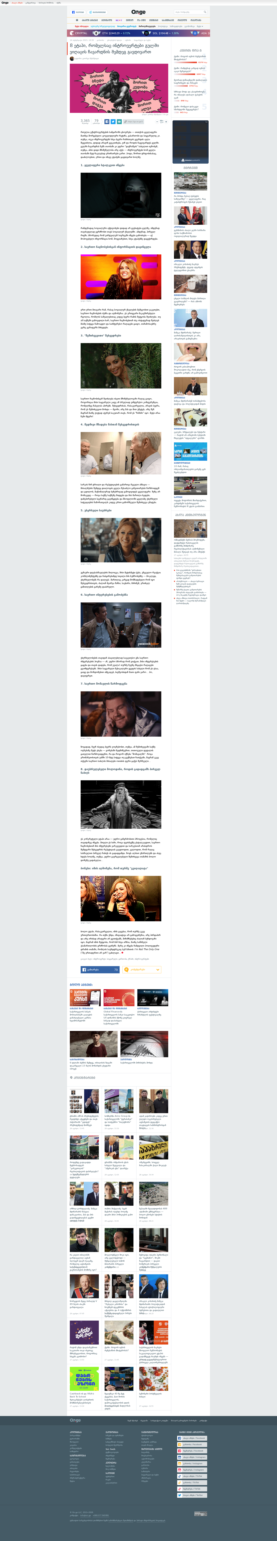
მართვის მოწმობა (46, 3)
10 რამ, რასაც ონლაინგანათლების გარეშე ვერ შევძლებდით (190, 458)
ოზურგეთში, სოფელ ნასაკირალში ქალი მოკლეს (153, 1156)
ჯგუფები (79, 12)
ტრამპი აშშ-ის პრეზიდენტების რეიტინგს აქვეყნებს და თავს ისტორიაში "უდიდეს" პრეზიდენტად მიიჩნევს (84, 1109)
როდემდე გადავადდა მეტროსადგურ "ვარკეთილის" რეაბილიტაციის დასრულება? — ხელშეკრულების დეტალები (84, 1156)
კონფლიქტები (76, 1448)
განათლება (74, 1462)
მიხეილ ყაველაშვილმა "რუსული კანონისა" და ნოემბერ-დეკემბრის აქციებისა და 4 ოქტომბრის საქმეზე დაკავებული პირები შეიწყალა (119, 1294)
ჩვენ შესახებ (133, 1421)
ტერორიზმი (75, 1439)
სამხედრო (74, 1451)
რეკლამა (196, 20)
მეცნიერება (110, 1459)
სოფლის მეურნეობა (114, 1445)
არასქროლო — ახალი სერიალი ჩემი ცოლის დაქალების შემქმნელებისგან (190, 584)
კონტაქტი (203, 1421)
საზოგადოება (176, 26)
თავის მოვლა (147, 1445)
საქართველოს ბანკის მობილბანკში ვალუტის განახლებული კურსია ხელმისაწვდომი (87, 1005)
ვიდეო (129, 20)
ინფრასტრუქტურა (77, 1478)
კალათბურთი (111, 1483)
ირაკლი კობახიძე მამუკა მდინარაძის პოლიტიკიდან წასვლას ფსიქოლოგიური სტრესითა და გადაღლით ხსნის (153, 1294)
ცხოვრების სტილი (114, 40)
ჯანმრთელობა (149, 1432)
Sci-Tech (110, 1449)
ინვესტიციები (99, 12)
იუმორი (128, 40)
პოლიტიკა (163, 26)
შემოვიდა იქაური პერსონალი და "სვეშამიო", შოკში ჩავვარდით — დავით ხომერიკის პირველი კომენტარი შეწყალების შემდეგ (153, 1248)
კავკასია (73, 1445)
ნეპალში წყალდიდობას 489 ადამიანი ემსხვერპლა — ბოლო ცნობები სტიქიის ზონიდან (153, 1202)
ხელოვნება (110, 1466)
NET (119, 20)
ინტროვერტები (142, 959)
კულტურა (111, 1463)
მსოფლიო (74, 1442)
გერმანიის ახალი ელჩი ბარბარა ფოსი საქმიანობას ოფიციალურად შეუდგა (190, 222)
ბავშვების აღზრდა (149, 1442)
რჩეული (182, 20)
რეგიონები (74, 1471)
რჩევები (144, 1481)
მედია (72, 1481)
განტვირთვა (31, 3)
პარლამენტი (75, 1435)
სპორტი (110, 1473)
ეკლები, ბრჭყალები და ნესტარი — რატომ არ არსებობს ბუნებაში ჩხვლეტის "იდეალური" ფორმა (190, 424)
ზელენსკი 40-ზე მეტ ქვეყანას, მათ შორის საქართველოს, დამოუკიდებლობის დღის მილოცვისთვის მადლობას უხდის (119, 1387)
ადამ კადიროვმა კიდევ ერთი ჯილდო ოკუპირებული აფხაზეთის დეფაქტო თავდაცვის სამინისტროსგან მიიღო (153, 1109)
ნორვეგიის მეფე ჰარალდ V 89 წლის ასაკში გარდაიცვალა (84, 1294)
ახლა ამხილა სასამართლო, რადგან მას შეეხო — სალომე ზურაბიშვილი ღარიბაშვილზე (191, 600)
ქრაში (131, 959)
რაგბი (108, 1480)
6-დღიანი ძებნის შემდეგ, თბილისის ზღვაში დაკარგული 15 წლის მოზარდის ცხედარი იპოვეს (95, 1050)
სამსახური (145, 1471)
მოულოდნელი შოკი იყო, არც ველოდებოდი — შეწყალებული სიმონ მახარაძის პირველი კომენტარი (119, 1248)
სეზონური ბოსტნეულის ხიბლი (153, 1387)
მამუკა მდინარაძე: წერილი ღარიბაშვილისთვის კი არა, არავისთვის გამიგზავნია (190, 324)
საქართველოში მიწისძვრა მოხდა (145, 1047)
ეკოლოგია (74, 1459)
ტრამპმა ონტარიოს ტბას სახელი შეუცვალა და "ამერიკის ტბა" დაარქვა (119, 1156)
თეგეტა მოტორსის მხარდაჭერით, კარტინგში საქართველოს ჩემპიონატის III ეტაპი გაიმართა (190, 492)
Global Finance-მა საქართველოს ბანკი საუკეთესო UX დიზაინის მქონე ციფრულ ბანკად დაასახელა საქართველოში (120, 1007)
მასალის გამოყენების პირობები (184, 1421)
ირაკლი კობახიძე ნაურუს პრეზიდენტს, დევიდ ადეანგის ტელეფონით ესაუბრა (190, 256)
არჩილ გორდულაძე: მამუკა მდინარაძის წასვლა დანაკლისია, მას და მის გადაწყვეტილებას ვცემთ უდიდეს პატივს (84, 1202)
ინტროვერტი (99, 959)
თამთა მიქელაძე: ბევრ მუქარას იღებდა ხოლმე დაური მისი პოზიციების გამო (119, 1202)
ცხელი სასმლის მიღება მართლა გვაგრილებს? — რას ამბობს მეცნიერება (190, 290)
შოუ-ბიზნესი (111, 1469)
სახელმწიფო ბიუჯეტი (114, 1442)
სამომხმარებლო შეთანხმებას (120, 1520)
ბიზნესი (109, 1439)
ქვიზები (153, 20)
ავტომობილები (147, 1459)
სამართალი (75, 1475)
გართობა (100, 40)
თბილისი (73, 1468)
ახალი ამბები (17, 3)
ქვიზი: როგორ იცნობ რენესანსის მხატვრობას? (119, 1341)
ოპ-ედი (141, 20)
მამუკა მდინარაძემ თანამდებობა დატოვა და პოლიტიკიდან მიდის (190, 391)
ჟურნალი (106, 20)
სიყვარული (112, 959)
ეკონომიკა (190, 26)
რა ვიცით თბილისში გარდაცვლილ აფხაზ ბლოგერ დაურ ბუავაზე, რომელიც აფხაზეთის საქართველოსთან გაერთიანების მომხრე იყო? (84, 1248)
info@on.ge (85, 1515)
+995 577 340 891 (101, 1515)
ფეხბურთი (110, 1476)
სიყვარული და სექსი (142, 40)
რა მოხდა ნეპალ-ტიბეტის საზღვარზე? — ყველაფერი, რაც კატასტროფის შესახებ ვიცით (190, 188)
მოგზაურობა (146, 1456)
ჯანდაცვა (73, 1465)
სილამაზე (145, 1452)
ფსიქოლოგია (147, 1435)
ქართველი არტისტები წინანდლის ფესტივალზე (154, 1002)
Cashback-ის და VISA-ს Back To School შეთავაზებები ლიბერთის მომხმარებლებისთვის (84, 1387)
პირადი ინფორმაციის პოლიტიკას (151, 1520)
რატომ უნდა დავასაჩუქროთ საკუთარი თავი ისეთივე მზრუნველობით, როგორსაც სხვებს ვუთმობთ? (84, 1341)
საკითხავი (168, 20)
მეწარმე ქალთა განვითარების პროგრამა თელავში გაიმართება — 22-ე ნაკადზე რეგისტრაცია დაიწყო (191, 592)
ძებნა (59, 3)
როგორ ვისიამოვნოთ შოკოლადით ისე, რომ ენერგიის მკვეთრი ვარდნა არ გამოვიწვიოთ (190, 358)
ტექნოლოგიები (112, 1452)
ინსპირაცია (146, 1478)
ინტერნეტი (110, 1456)
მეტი (199, 26)
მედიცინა (145, 1439)
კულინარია (146, 1462)
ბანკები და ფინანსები (114, 1435)
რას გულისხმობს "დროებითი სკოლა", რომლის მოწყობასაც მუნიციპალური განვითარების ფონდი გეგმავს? (189, 574)
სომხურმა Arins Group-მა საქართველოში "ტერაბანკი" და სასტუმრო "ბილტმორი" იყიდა (119, 1109)
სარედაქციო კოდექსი (159, 1421)
